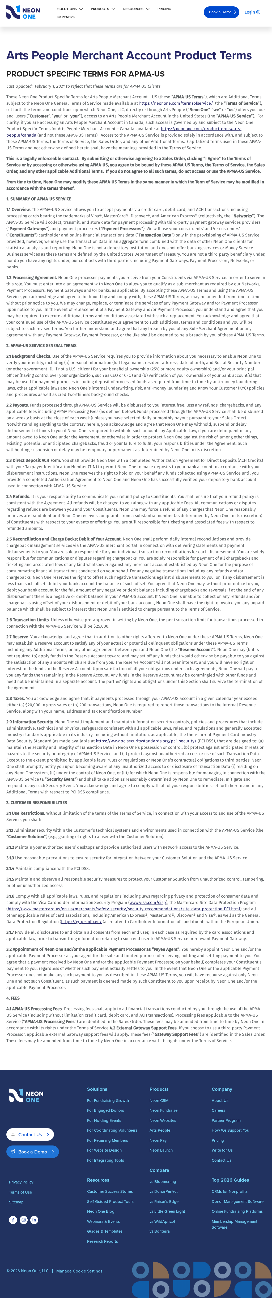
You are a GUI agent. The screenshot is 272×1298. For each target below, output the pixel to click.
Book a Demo (220, 12)
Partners (66, 17)
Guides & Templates (104, 1231)
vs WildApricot (162, 1221)
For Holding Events (104, 1120)
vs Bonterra (160, 1231)
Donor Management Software (238, 1201)
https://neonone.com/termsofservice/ (176, 103)
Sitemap (16, 1202)
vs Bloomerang (163, 1181)
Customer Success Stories (110, 1191)
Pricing (164, 8)
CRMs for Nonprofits (230, 1191)
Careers (218, 1110)
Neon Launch (161, 1150)
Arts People (160, 1130)
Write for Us (222, 1150)
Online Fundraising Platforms (237, 1211)
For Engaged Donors (105, 1110)
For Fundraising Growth (108, 1100)
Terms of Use (20, 1192)
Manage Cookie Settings (79, 1271)
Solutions (67, 8)
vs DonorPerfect (164, 1191)
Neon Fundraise (163, 1110)
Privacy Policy (21, 1182)
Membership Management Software (234, 1224)
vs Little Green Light (167, 1211)
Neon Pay (158, 1140)
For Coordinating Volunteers (112, 1130)
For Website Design (104, 1150)
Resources (133, 8)
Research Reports (102, 1241)
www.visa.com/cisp (148, 902)
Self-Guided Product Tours (110, 1201)
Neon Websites (163, 1120)
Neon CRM (159, 1100)
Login (250, 12)
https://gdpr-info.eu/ (81, 921)
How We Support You (230, 1130)
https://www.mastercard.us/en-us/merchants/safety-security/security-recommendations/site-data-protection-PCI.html (124, 908)
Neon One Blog (100, 1211)
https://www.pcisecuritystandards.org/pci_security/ (146, 740)
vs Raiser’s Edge (164, 1201)
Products (100, 8)
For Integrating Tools (105, 1160)
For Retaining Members (107, 1140)
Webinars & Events (103, 1221)
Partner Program (226, 1120)
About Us (220, 1100)
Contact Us (30, 1134)
